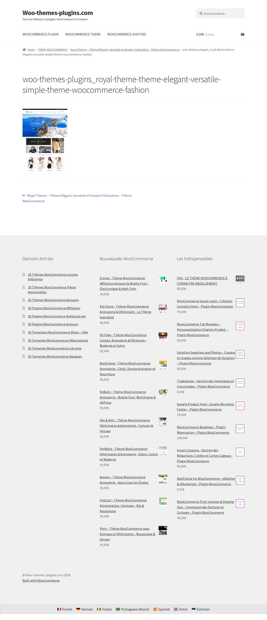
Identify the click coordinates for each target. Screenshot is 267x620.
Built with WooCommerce (41, 580)
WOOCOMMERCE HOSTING (126, 34)
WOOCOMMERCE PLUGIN (41, 34)
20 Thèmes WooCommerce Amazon (53, 300)
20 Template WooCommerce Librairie (54, 348)
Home (31, 49)
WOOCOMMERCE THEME (83, 34)
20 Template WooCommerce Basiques (55, 356)
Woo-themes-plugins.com (58, 13)
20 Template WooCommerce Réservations (58, 340)
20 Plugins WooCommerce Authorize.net (57, 316)
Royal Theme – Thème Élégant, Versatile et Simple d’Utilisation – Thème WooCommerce (125, 49)
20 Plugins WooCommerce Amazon (53, 324)
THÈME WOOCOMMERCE (52, 49)
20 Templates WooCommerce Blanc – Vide (58, 332)
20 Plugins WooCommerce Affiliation (54, 308)
